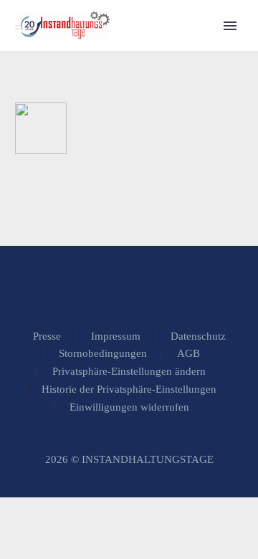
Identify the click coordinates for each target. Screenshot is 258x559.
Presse (47, 336)
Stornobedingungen (103, 353)
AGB (188, 353)
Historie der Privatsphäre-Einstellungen (129, 389)
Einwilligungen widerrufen (129, 407)
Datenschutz (198, 336)
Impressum (115, 336)
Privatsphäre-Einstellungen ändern (129, 371)
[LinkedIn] (129, 285)
